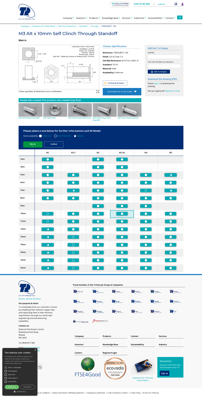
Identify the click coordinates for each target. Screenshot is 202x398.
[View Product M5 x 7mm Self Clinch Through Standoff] (171, 190)
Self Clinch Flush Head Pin (128, 118)
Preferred (46, 136)
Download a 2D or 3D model (119, 92)
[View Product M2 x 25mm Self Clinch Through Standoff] (48, 268)
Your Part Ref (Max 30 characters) (160, 62)
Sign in (157, 83)
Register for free (172, 91)
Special (80, 136)
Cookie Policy (135, 393)
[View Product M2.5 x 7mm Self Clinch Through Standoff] (73, 190)
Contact (169, 18)
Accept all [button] (12, 387)
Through (94, 26)
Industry (163, 344)
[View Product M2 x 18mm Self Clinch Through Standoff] (48, 245)
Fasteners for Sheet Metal (43, 26)
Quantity (151, 52)
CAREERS (161, 4)
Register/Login (110, 353)
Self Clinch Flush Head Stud (79, 118)
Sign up (164, 373)
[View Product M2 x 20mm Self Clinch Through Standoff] (48, 252)
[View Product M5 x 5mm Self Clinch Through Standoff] (171, 175)
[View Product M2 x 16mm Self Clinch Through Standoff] (48, 237)
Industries (139, 18)
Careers (78, 353)
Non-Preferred (63, 136)
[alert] (19, 372)
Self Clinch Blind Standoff (28, 118)
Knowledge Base (110, 18)
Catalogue (24, 26)
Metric (33, 144)
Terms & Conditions (42, 393)
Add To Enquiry (160, 72)
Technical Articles (116, 83)
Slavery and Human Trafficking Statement (68, 393)
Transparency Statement (95, 393)
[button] (20, 391)
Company (67, 18)
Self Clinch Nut (49, 118)
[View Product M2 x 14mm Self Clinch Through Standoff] (48, 229)
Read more (18, 363)
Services (126, 18)
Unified (54, 144)
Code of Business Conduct (118, 393)
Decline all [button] (27, 387)
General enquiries (32, 347)
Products (93, 18)
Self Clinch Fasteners (67, 26)
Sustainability (155, 18)
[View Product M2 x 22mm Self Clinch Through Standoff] (48, 260)
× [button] (35, 350)
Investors (80, 18)
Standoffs (83, 26)
